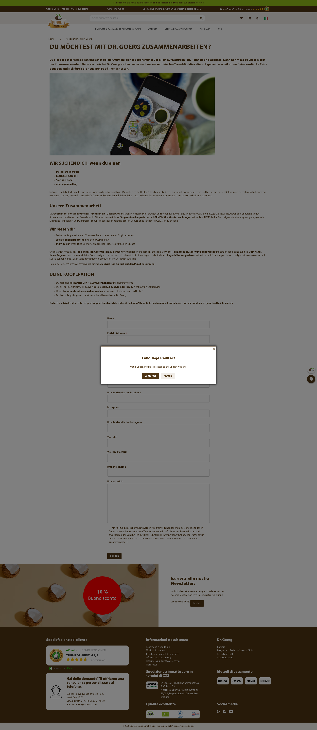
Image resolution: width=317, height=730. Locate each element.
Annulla (213, 349)
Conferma (150, 376)
